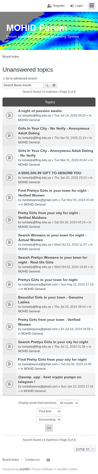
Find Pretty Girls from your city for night (52, 359)
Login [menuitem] (79, 6)
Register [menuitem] (59, 6)
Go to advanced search (21, 78)
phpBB (24, 469)
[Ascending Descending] (49, 419)
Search (47, 85)
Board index (11, 459)
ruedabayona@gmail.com (40, 200)
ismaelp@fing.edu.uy (36, 115)
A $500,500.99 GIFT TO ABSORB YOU (49, 173)
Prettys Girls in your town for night (48, 280)
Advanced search (54, 85)
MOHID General (29, 120)
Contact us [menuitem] (32, 459)
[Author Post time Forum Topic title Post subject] (49, 411)
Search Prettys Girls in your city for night (53, 342)
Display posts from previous (38, 403)
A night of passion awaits (40, 111)
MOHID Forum (36, 28)
